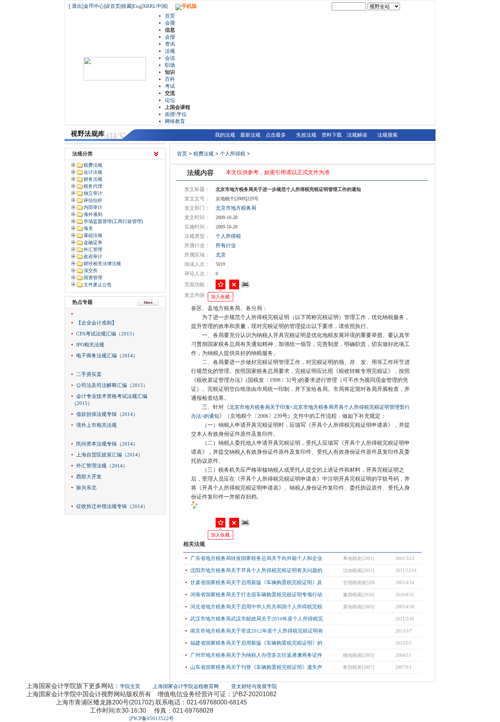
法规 (170, 51)
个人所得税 (232, 154)
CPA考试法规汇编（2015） (106, 334)
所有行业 (226, 245)
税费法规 (203, 154)
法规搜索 (387, 135)
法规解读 (357, 135)
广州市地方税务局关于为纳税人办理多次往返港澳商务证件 (256, 655)
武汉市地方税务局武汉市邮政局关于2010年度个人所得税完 (256, 619)
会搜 (170, 23)
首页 (170, 16)
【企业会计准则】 (96, 323)
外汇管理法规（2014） (102, 466)
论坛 (170, 100)
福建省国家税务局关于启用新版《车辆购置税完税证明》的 (256, 643)
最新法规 (250, 135)
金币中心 (94, 6)
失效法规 (306, 135)
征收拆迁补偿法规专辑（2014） (112, 506)
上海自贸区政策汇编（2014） (109, 455)
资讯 (170, 44)
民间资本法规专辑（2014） (107, 444)
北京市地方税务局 (236, 208)
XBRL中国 (154, 6)
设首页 (112, 6)
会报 (170, 37)
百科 (170, 79)
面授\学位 (176, 114)
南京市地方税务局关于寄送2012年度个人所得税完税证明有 (256, 631)
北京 (221, 255)
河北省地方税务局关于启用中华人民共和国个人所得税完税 (256, 607)
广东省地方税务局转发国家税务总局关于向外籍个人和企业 (256, 558)
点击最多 (276, 135)
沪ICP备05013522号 (151, 718)
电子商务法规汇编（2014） (107, 355)
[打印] (245, 286)
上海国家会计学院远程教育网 (186, 686)
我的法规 (225, 135)
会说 (170, 58)
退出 (77, 6)
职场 (170, 65)
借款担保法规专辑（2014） (107, 414)
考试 (170, 86)
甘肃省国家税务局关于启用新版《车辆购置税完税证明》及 (256, 582)
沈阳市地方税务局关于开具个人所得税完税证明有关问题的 (256, 570)
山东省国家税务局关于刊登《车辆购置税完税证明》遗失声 (256, 667)
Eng (137, 6)
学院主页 (130, 686)
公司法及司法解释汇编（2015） (112, 385)
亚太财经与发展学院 (254, 686)
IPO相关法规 (90, 345)
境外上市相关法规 (96, 425)
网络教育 (175, 121)
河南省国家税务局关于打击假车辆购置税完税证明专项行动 (256, 594)
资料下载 (331, 135)
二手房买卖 (89, 374)
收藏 (126, 6)
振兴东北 (86, 487)
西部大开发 (89, 477)
